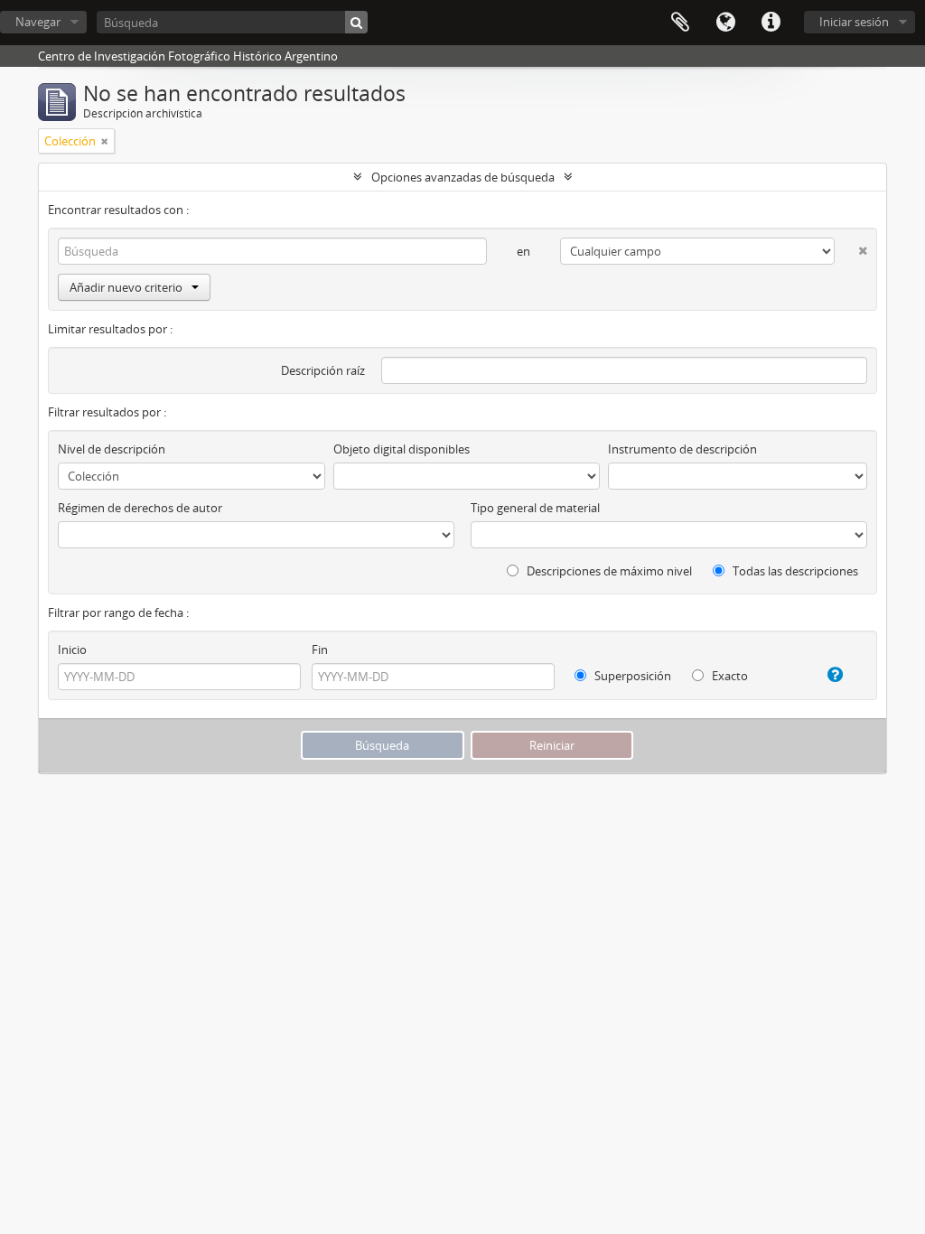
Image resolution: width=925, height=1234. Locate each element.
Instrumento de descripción (682, 449)
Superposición (631, 676)
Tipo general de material (535, 508)
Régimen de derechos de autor (140, 508)
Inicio (72, 649)
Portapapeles (680, 22)
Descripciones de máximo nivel (608, 571)
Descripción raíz (323, 370)
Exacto (728, 676)
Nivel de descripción (111, 449)
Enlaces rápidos (770, 22)
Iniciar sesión (854, 22)
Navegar (38, 22)
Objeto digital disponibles (401, 449)
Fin (320, 649)
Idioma (725, 22)
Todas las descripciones (794, 571)
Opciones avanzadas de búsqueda (463, 177)
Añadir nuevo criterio (126, 287)
